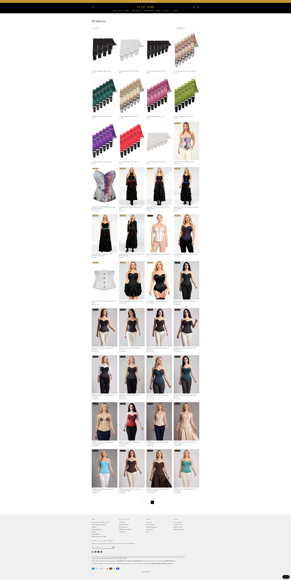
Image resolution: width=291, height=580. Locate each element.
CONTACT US (122, 531)
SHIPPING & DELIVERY (125, 529)
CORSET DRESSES (149, 10)
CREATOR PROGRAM (151, 527)
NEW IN (120, 10)
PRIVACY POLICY (178, 527)
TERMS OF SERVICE (179, 529)
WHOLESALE (149, 529)
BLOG (147, 531)
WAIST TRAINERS (136, 10)
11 (148, 502)
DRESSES (158, 10)
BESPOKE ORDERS (124, 524)
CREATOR (175, 10)
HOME (114, 10)
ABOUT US (149, 522)
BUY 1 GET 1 (166, 10)
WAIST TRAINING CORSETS (99, 524)
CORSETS (126, 10)
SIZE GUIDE (122, 522)
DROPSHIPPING (96, 534)
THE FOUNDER (150, 524)
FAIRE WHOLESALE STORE (99, 536)
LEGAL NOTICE (178, 522)
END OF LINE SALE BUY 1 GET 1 (100, 522)
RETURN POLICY (123, 527)
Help (287, 577)
